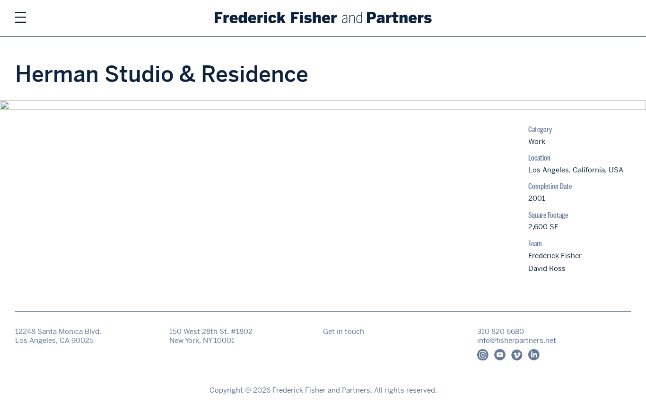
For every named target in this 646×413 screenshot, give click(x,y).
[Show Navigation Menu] (20, 18)
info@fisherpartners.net (516, 340)
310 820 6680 (500, 331)
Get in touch (343, 331)
